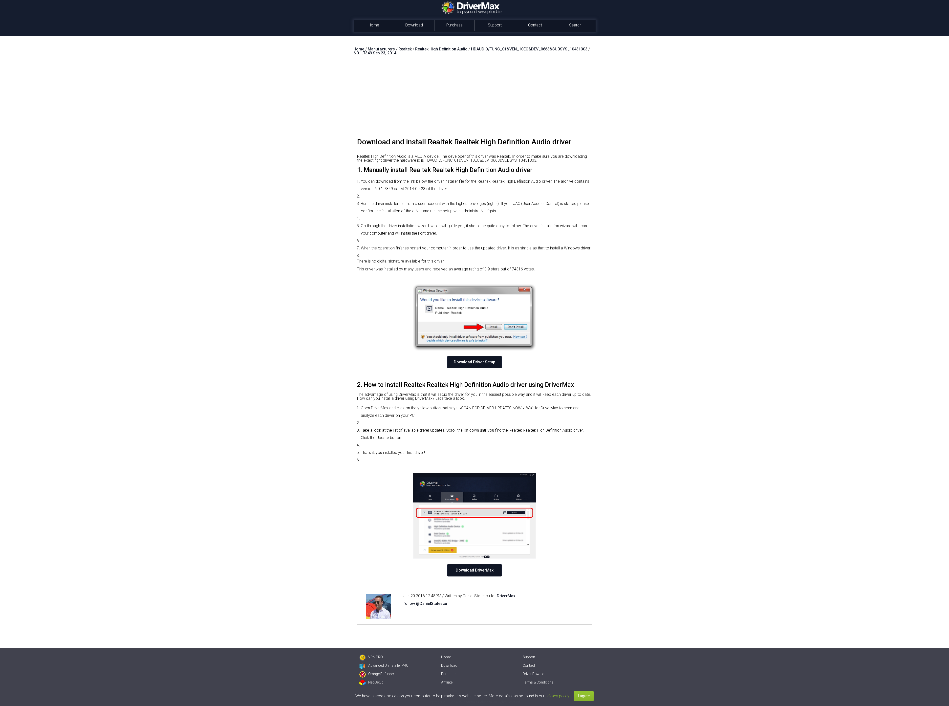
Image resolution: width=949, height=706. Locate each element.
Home (373, 25)
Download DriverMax (475, 570)
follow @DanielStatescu (425, 603)
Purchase (454, 25)
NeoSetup (376, 682)
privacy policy (557, 696)
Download (414, 25)
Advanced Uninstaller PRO (388, 665)
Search (575, 25)
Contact (535, 25)
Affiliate (447, 682)
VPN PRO (375, 657)
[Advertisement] (474, 98)
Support (495, 25)
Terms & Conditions (538, 682)
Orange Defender (381, 674)
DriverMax (506, 596)
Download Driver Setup (474, 362)
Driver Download (535, 674)
